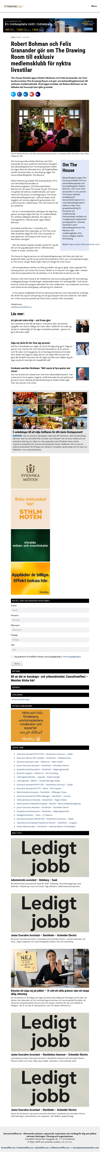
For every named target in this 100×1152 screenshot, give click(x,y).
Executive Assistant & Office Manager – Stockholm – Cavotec (44, 796)
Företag (14, 635)
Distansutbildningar (21, 699)
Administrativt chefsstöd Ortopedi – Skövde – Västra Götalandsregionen (49, 803)
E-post (14, 605)
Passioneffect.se (25, 1147)
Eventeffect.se (8, 1147)
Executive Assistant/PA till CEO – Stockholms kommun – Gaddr (45, 754)
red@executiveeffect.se (21, 307)
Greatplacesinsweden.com (86, 1147)
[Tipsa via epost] (32, 94)
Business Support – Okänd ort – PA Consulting (37, 773)
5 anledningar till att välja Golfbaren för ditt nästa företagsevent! (48, 432)
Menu (94, 6)
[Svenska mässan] (50, 31)
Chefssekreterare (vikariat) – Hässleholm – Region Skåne (42, 799)
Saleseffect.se (42, 1147)
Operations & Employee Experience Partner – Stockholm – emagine (47, 822)
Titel (12, 645)
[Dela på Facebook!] (20, 94)
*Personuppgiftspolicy (72, 657)
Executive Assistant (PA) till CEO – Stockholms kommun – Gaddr (45, 818)
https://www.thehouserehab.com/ (84, 244)
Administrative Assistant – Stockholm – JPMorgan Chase (41, 792)
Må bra (26, 37)
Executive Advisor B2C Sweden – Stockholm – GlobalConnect (44, 758)
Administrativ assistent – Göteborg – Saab (34, 880)
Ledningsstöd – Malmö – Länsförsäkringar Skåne (38, 780)
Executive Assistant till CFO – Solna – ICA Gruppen (39, 788)
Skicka (16, 663)
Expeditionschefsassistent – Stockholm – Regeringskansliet (43, 769)
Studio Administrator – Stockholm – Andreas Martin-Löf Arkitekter (46, 826)
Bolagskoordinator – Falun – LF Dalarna (34, 815)
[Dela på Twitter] (14, 94)
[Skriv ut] (37, 94)
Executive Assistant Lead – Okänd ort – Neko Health (40, 761)
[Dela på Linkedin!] (26, 94)
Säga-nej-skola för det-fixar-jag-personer (30, 343)
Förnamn (15, 615)
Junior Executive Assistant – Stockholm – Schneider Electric (43, 765)
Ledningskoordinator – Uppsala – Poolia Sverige (38, 777)
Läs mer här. (67, 1142)
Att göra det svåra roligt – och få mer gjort (31, 320)
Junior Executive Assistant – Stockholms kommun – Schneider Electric (49, 1054)
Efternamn (15, 625)
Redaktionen (16, 304)
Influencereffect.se (60, 1147)
